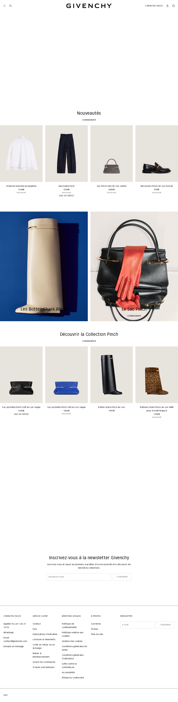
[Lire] (5, 95)
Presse (94, 629)
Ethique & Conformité (73, 678)
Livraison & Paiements (44, 640)
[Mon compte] (167, 6)
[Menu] (4, 6)
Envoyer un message (13, 647)
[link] (174, 6)
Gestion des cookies (72, 641)
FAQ (35, 629)
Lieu (5, 695)
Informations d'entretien (45, 634)
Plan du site (97, 634)
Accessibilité (68, 673)
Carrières (96, 624)
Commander (89, 95)
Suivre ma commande (44, 662)
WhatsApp (8, 633)
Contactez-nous (154, 6)
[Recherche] (10, 6)
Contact (37, 624)
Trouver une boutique (43, 667)
